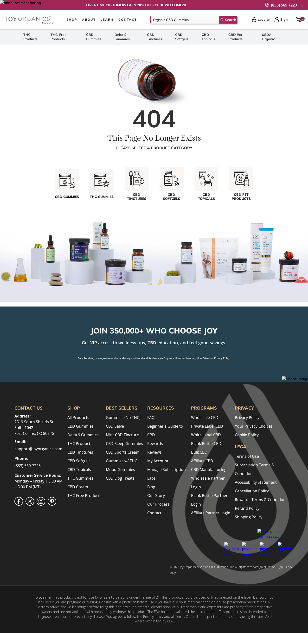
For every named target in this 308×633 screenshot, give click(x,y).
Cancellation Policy (252, 491)
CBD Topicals (208, 37)
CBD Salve (115, 426)
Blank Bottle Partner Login (209, 500)
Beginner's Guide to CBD (165, 430)
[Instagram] (41, 501)
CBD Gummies (93, 37)
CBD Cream (77, 486)
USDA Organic (268, 37)
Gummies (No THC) (123, 417)
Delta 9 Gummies (122, 37)
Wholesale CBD (204, 417)
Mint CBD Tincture (122, 434)
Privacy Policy (222, 358)
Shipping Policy (248, 517)
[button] (304, 5)
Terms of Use (247, 456)
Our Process (158, 504)
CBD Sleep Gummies (124, 443)
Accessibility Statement (256, 482)
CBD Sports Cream (123, 452)
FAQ (150, 417)
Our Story (156, 495)
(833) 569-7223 (27, 465)
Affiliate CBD (202, 460)
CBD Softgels (181, 37)
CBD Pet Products (235, 37)
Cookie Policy (247, 434)
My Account (157, 460)
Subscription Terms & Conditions (254, 469)
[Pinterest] (52, 501)
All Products (78, 417)
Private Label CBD (207, 426)
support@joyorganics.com (38, 448)
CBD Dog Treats (120, 478)
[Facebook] (18, 501)
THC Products (30, 37)
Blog (151, 486)
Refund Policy (247, 508)
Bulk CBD (199, 452)
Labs (151, 478)
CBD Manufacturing (208, 469)
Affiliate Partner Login (210, 513)
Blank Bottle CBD (206, 443)
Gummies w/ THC (121, 460)
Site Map (202, 567)
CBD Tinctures (154, 37)
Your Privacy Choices (254, 426)
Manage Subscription (166, 469)
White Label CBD (206, 434)
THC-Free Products (58, 37)
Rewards (155, 443)
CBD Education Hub (221, 567)
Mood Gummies (120, 469)
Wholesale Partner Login (208, 482)
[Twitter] (30, 501)
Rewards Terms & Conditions (261, 499)
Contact (154, 513)
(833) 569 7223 (284, 5)
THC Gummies (80, 478)
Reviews (154, 452)
